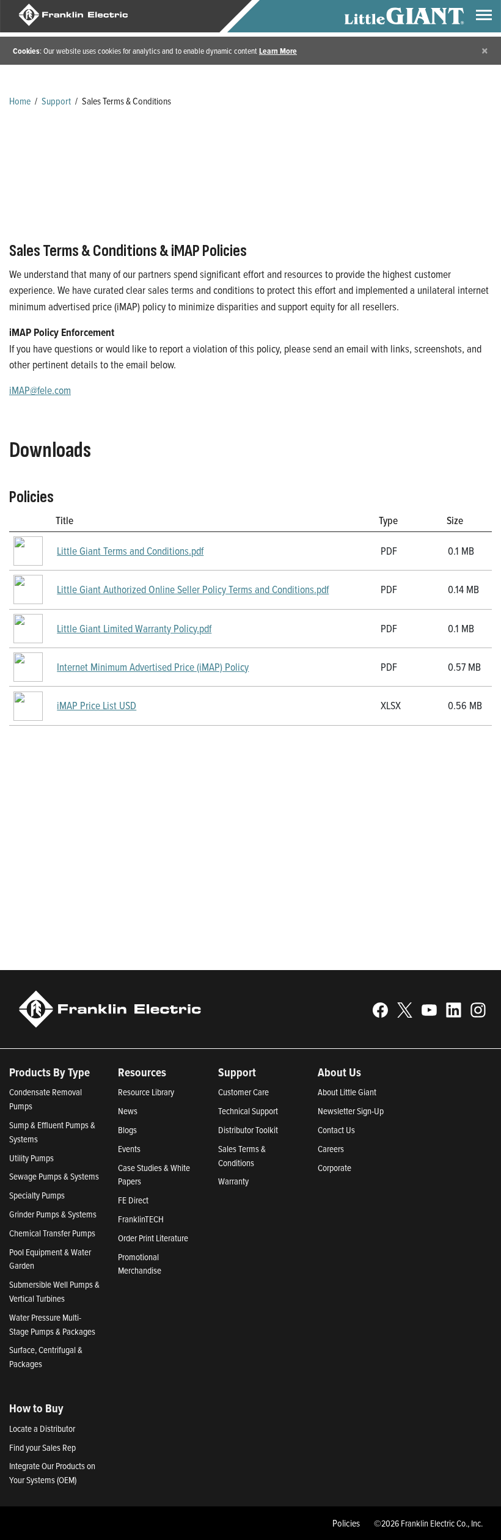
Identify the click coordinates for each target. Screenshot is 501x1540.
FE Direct (133, 1200)
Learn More (278, 51)
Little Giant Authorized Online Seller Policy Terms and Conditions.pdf (193, 589)
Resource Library (146, 1092)
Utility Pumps (31, 1157)
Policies (346, 1523)
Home (20, 101)
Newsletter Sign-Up (351, 1110)
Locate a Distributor (42, 1428)
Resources (142, 1072)
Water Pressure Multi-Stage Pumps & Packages (52, 1324)
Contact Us (336, 1129)
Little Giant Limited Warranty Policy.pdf (134, 628)
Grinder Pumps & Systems (53, 1214)
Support (56, 101)
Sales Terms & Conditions (242, 1155)
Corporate (334, 1167)
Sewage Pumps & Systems (54, 1176)
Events (129, 1148)
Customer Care (243, 1092)
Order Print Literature (153, 1238)
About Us (339, 1072)
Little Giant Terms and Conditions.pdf (130, 550)
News (127, 1110)
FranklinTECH (141, 1219)
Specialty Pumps (37, 1195)
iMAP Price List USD (96, 705)
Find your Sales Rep (42, 1447)
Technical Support (248, 1110)
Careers (331, 1148)
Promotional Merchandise (139, 1263)
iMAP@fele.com (40, 390)
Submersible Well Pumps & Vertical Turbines (54, 1291)
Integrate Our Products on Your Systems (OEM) (52, 1472)
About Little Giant (347, 1092)
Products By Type (49, 1072)
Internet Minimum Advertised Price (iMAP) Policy (153, 666)
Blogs (127, 1129)
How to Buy (36, 1408)
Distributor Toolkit (248, 1129)
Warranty (233, 1181)
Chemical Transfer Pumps (52, 1233)
